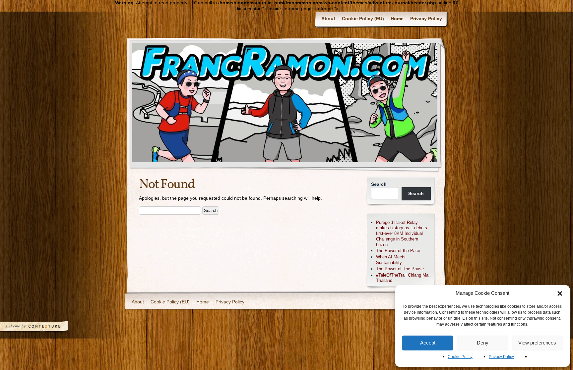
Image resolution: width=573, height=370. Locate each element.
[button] (559, 293)
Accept (427, 342)
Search (379, 184)
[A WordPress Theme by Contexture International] (43, 328)
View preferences (537, 342)
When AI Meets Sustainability (391, 259)
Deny (482, 342)
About (328, 18)
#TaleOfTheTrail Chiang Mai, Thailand (403, 278)
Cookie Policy (460, 356)
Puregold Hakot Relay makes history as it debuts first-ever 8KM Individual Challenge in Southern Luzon (401, 233)
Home (397, 18)
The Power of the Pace (398, 250)
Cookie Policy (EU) (363, 18)
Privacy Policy (501, 356)
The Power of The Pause (400, 268)
